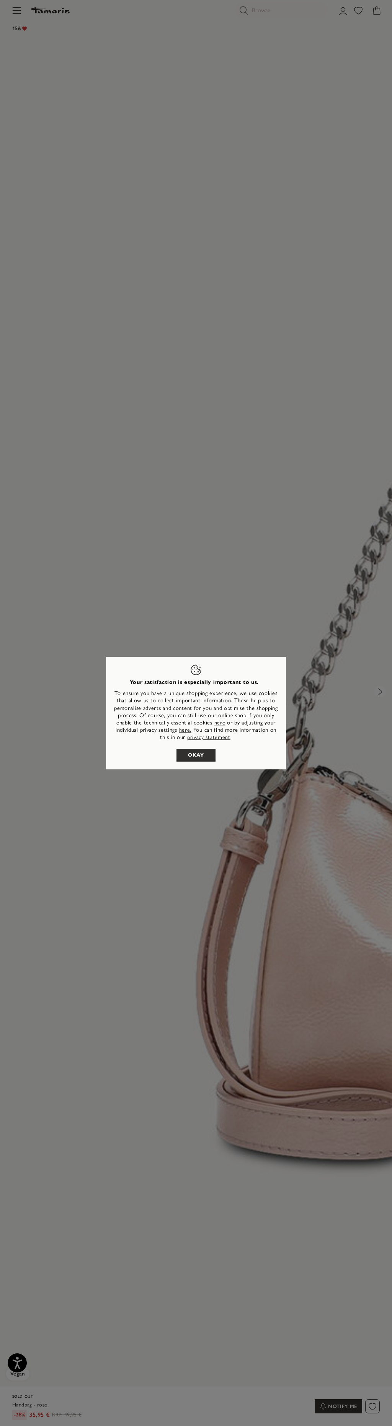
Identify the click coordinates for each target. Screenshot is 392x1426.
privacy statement (208, 737)
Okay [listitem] (196, 755)
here (219, 723)
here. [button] (185, 730)
